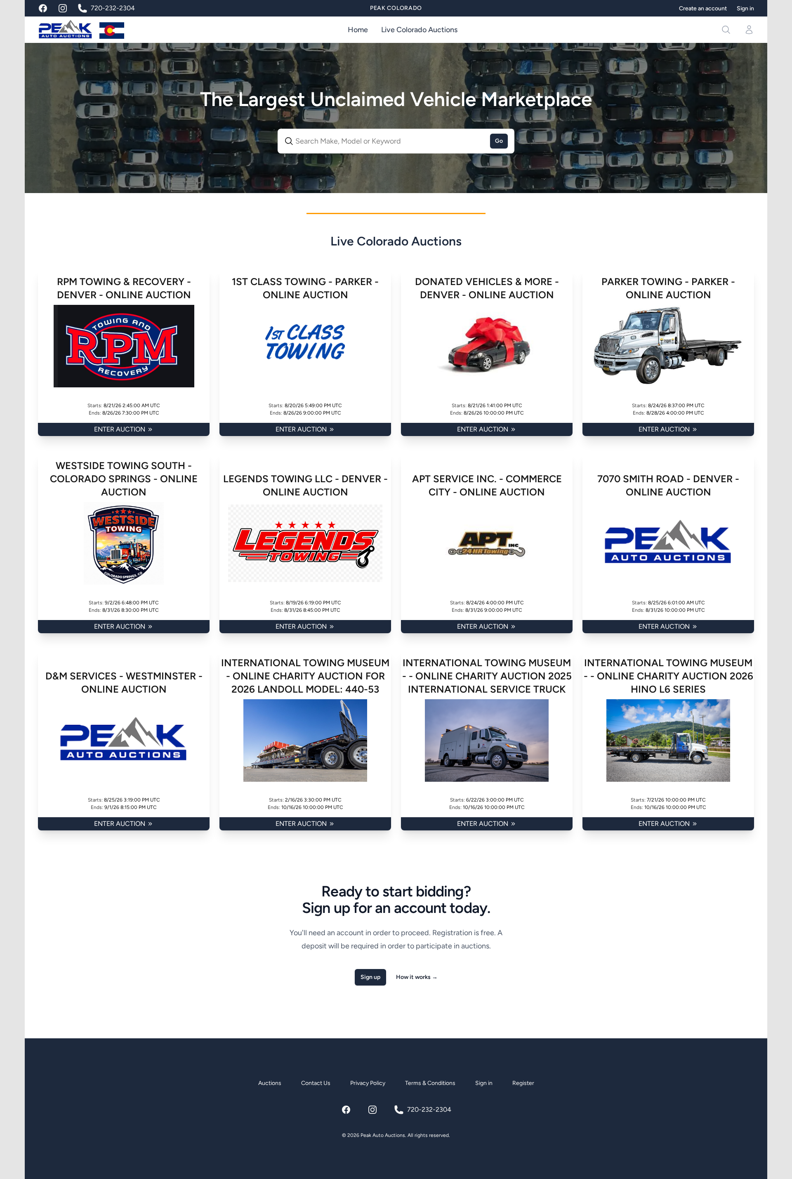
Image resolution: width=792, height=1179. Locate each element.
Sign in (745, 8)
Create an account (703, 8)
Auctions (269, 1083)
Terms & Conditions (430, 1083)
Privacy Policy (367, 1083)
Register (523, 1083)
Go (499, 140)
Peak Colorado (396, 8)
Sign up (370, 977)
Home (358, 29)
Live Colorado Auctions (419, 29)
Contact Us (315, 1083)
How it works (417, 977)
